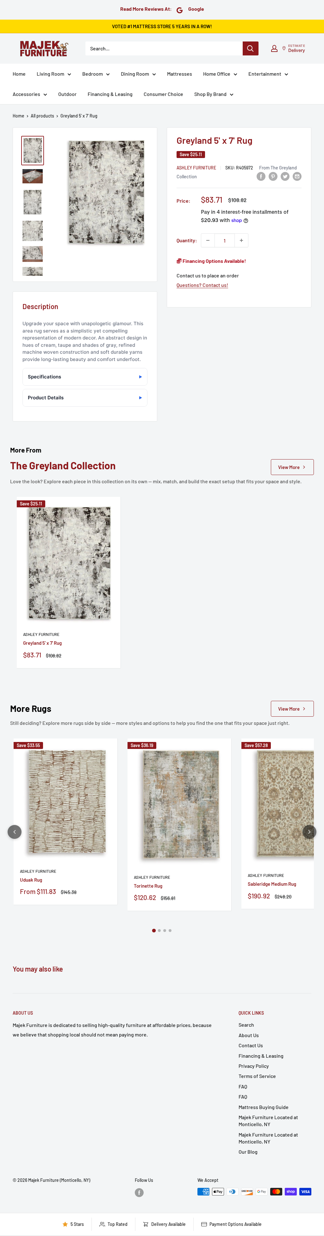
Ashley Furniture (196, 167)
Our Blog (248, 1152)
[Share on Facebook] (261, 176)
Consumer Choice (163, 94)
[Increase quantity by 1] (241, 240)
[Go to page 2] (159, 930)
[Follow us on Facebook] (139, 1192)
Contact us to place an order (208, 275)
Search (246, 1025)
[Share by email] (297, 176)
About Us (249, 1035)
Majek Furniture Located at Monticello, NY (268, 1120)
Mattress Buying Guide (264, 1107)
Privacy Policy (254, 1066)
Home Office (216, 74)
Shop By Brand (210, 94)
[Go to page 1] (154, 930)
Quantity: (187, 240)
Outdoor (67, 94)
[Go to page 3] (164, 930)
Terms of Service (257, 1076)
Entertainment (264, 74)
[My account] (274, 48)
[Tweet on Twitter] (285, 176)
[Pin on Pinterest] (273, 176)
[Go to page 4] (170, 930)
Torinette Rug (148, 886)
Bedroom (92, 74)
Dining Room (135, 74)
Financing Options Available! (214, 261)
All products (42, 115)
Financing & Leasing (110, 94)
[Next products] (309, 832)
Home (19, 74)
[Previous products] (15, 832)
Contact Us (251, 1045)
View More (289, 467)
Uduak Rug (31, 880)
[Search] (251, 48)
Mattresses (179, 74)
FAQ (243, 1086)
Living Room (50, 74)
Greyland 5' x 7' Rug (42, 643)
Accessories (26, 94)
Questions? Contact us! (202, 285)
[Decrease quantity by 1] (208, 240)
